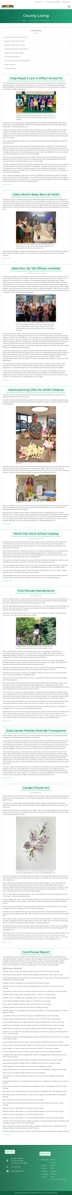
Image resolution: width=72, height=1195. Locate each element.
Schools (43, 1168)
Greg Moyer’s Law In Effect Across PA (16, 37)
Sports (43, 1165)
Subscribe (54, 1174)
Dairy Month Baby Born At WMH (14, 41)
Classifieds (44, 1174)
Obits (52, 1168)
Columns (53, 1162)
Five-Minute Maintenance (12, 57)
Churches (44, 1171)
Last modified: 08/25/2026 (58, 1179)
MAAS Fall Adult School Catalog (14, 53)
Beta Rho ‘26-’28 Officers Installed (14, 45)
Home (24, 20)
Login (52, 1177)
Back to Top (7, 184)
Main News (45, 1159)
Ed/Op (53, 1165)
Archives (53, 1171)
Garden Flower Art (9, 64)
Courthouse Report (10, 68)
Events (43, 1177)
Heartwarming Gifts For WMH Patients (16, 49)
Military (53, 1159)
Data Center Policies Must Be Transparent (17, 60)
